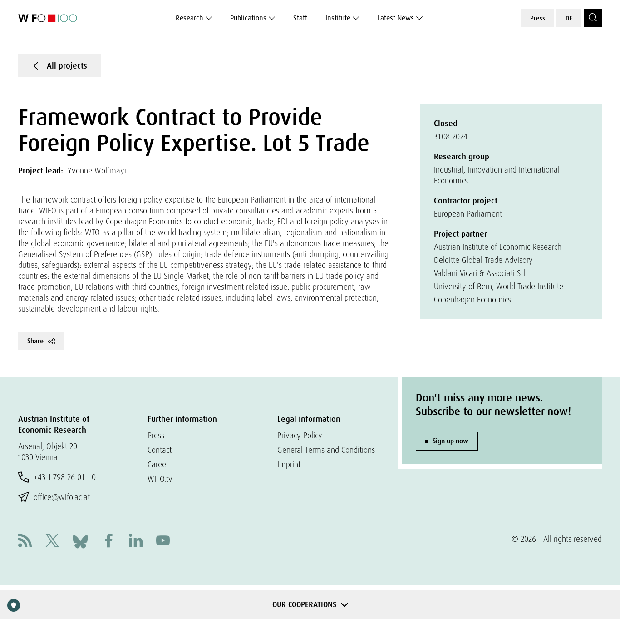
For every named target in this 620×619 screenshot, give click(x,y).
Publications (248, 18)
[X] (52, 541)
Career (158, 464)
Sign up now (450, 441)
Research (189, 18)
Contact (160, 450)
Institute (337, 18)
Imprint (288, 464)
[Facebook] (108, 541)
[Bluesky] (80, 541)
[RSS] (25, 541)
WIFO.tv (160, 479)
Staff (300, 18)
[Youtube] (163, 541)
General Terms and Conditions (326, 450)
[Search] (593, 18)
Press (537, 18)
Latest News (395, 18)
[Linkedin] (136, 541)
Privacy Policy (299, 435)
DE (569, 18)
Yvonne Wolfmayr (97, 170)
